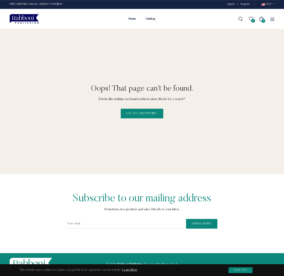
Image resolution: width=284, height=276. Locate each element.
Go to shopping (142, 113)
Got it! (240, 270)
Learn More (129, 270)
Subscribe (202, 223)
